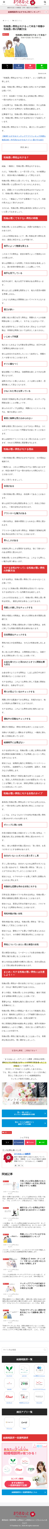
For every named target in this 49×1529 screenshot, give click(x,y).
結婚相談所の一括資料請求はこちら (24, 1492)
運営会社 (5, 1520)
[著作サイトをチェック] (15, 1165)
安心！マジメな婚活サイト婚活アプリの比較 (24, 1123)
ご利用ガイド (30, 1520)
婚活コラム (7, 1132)
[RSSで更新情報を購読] (22, 1165)
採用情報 (13, 1520)
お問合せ (20, 1520)
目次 (22, 147)
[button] (45, 1349)
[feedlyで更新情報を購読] (18, 1165)
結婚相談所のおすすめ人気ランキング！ (24, 12)
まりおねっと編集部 (22, 1154)
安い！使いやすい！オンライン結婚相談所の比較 (24, 1113)
